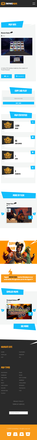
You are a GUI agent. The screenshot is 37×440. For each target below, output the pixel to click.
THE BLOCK (22, 388)
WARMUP (21, 380)
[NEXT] (34, 214)
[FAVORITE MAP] (30, 217)
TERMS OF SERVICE (18, 404)
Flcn (4, 36)
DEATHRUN (4, 372)
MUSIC (20, 375)
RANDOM (21, 354)
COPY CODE (18, 103)
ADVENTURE (4, 390)
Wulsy (10, 302)
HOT (2, 357)
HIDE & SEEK (4, 385)
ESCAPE (3, 388)
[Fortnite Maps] (9, 3)
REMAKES (21, 385)
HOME (2, 352)
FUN (20, 390)
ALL (20, 357)
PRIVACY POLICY (18, 401)
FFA (2, 380)
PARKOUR (3, 375)
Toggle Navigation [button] (34, 4)
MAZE (20, 372)
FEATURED (22, 352)
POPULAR (3, 354)
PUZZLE (3, 393)
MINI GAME (4, 377)
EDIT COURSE (22, 377)
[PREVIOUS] (2, 214)
